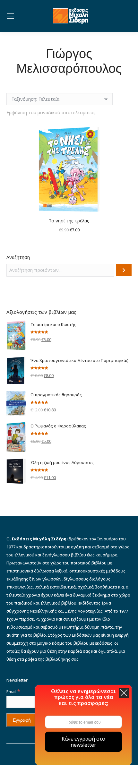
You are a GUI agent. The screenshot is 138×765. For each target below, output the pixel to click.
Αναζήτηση (18, 257)
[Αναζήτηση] (124, 270)
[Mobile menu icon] (10, 16)
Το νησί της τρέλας (69, 221)
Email (13, 691)
